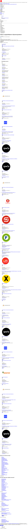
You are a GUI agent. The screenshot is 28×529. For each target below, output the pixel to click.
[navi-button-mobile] (1, 14)
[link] (1, 10)
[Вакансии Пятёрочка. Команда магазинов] (14, 201)
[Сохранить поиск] (1, 24)
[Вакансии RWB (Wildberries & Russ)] (14, 148)
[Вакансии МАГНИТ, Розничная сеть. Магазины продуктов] (14, 220)
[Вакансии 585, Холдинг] (14, 260)
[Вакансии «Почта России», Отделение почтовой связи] (14, 122)
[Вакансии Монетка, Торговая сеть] (14, 372)
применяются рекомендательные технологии (14, 523)
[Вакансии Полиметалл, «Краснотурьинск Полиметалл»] (14, 96)
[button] (1, 12)
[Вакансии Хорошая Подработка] (14, 279)
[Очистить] (1, 22)
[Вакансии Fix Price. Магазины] (14, 238)
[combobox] (3, 20)
